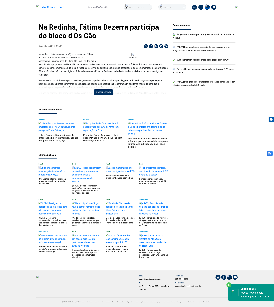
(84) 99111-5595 (181, 279)
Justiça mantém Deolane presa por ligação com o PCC (202, 60)
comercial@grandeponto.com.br (188, 286)
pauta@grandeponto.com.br (150, 279)
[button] (271, 119)
